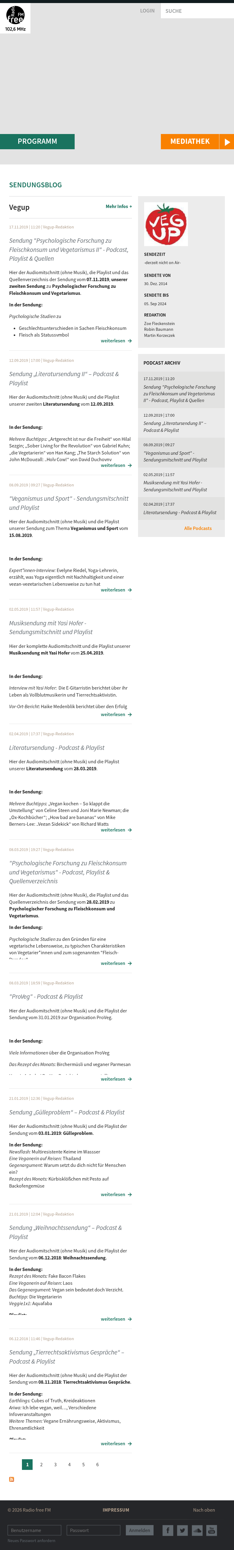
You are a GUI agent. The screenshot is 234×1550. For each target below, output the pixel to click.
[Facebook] (167, 1530)
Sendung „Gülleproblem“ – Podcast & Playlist (67, 1112)
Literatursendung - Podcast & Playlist (57, 747)
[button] (197, 141)
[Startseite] (15, 18)
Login (147, 10)
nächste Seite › (111, 1463)
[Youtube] (211, 1530)
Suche (173, 10)
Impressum (116, 1510)
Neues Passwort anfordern (31, 1540)
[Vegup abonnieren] (11, 1479)
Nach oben (204, 1510)
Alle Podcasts (198, 528)
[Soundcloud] (197, 1530)
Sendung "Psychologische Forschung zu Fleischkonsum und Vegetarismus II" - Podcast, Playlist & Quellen (69, 249)
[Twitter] (182, 1530)
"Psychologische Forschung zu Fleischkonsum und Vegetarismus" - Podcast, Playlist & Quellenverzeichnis (68, 872)
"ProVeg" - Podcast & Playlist (46, 996)
